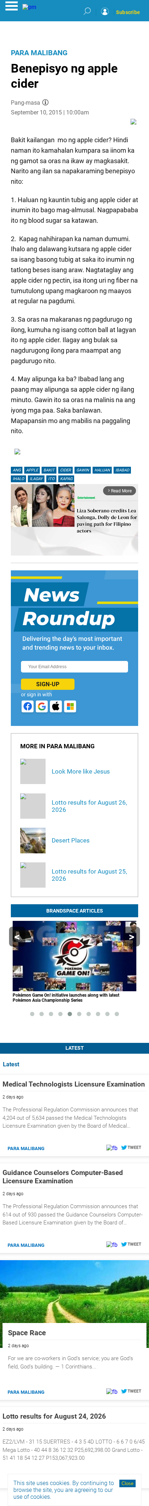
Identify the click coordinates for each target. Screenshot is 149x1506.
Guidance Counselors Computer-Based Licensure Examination (63, 1176)
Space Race (27, 1332)
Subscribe (128, 12)
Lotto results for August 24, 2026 (54, 1416)
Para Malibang (39, 52)
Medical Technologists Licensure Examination (74, 1084)
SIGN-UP (47, 684)
